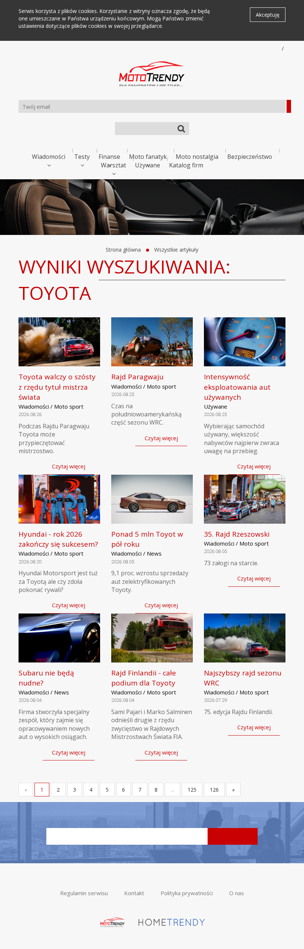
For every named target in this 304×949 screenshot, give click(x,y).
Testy (82, 157)
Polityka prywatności (187, 893)
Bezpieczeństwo (249, 157)
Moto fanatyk (148, 157)
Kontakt (134, 893)
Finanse (109, 157)
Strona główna (123, 249)
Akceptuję (268, 14)
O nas (236, 893)
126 (214, 789)
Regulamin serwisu (84, 893)
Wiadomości (48, 157)
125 (192, 789)
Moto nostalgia (197, 157)
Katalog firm (186, 165)
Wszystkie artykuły (176, 249)
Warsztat (113, 165)
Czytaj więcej (68, 466)
